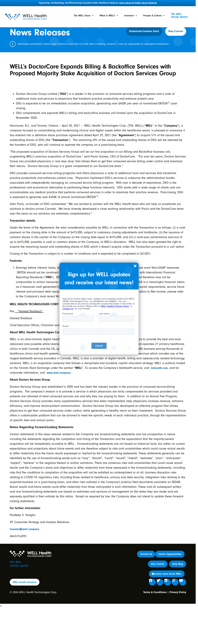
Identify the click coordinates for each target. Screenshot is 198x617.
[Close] (135, 266)
